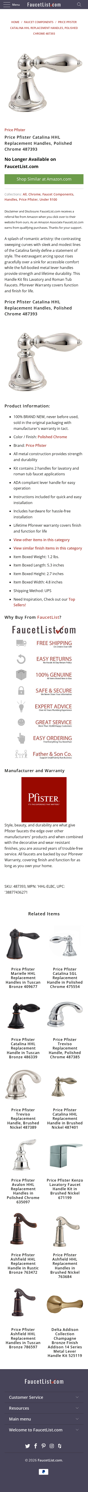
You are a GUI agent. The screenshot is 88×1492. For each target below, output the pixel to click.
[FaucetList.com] (44, 4)
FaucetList (48, 617)
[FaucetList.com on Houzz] (60, 1446)
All (25, 194)
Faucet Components (57, 194)
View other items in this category (42, 539)
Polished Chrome (52, 436)
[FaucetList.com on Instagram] (52, 1446)
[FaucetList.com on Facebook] (35, 1446)
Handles (11, 199)
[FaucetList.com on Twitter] (27, 1446)
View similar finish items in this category (48, 548)
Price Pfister (15, 129)
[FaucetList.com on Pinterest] (43, 1446)
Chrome (34, 194)
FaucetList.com (50, 1460)
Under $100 (48, 199)
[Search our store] (80, 4)
